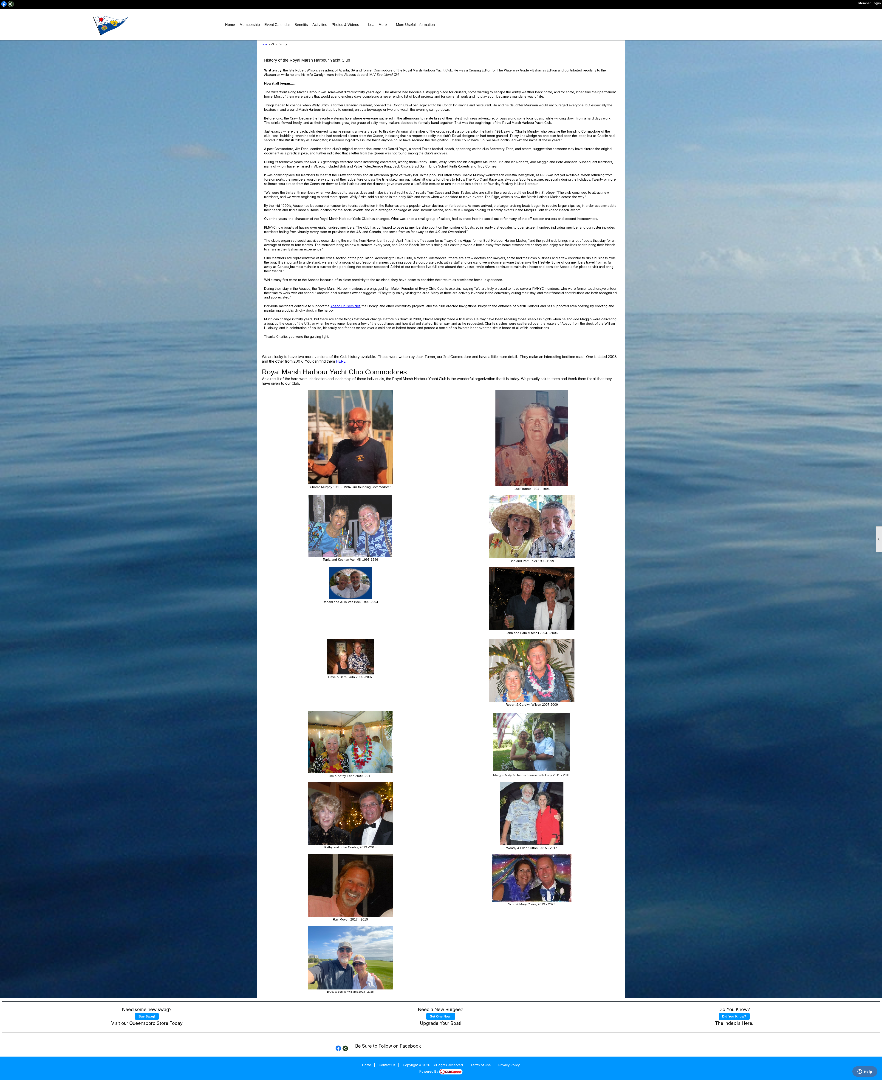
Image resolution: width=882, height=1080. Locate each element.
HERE (341, 361)
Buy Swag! (147, 1016)
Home (230, 25)
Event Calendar (277, 25)
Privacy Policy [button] (509, 1065)
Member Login (869, 3)
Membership (250, 25)
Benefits (301, 25)
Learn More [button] (377, 25)
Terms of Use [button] (480, 1065)
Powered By (429, 1071)
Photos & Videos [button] (345, 25)
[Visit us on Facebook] (4, 4)
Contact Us (387, 1065)
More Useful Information (415, 25)
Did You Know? (734, 1016)
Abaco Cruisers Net (345, 306)
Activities (319, 25)
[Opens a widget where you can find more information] (864, 1072)
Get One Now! (441, 1016)
